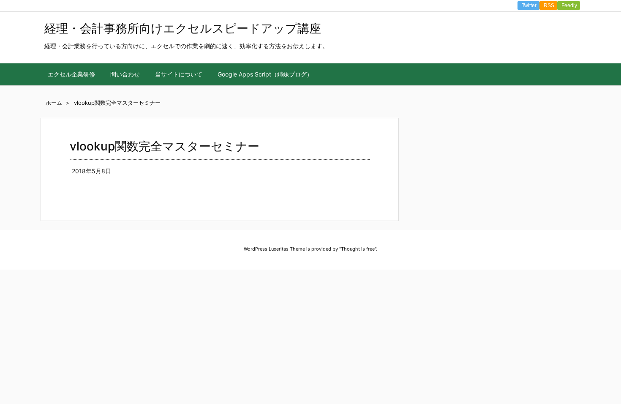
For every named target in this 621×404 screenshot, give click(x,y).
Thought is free (358, 249)
